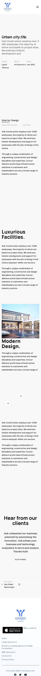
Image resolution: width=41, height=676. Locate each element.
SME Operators (8, 652)
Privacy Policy (8, 659)
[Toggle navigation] (33, 7)
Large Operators (9, 642)
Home (4, 638)
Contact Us (7, 656)
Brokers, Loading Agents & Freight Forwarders (17, 647)
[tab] (10, 120)
